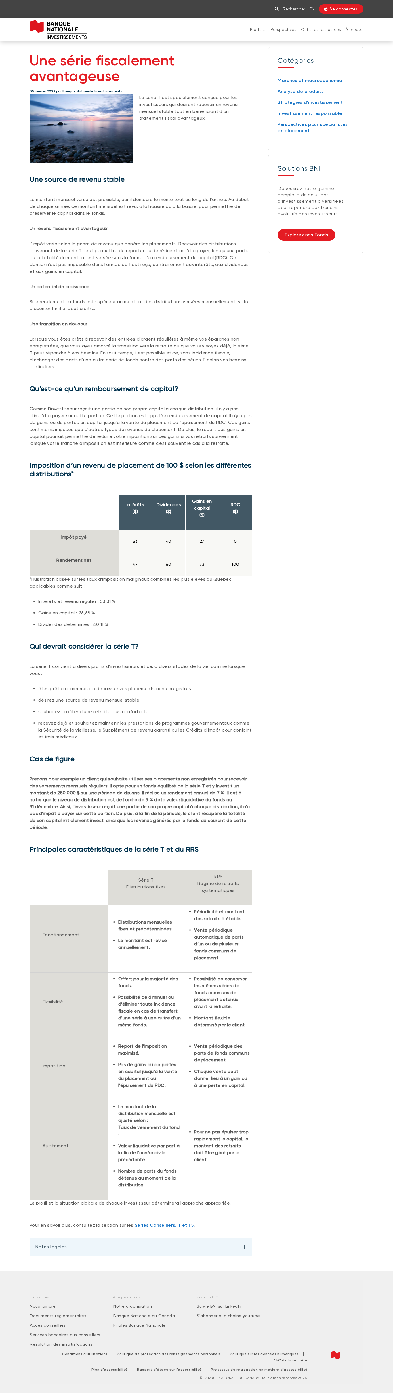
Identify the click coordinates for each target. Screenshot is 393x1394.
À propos (354, 29)
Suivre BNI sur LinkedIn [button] (219, 1306)
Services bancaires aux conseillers (65, 1334)
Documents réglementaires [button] (58, 1315)
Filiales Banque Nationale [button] (139, 1325)
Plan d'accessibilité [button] (109, 1370)
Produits (258, 29)
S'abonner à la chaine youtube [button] (228, 1315)
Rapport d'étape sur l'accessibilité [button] (169, 1370)
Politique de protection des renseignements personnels (169, 1354)
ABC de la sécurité (290, 1360)
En (312, 9)
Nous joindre (43, 1306)
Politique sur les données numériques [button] (264, 1354)
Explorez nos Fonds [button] (306, 235)
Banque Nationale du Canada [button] (144, 1315)
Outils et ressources (321, 29)
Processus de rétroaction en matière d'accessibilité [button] (259, 1370)
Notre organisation (132, 1306)
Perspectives (284, 29)
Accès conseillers (48, 1325)
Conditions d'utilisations (85, 1354)
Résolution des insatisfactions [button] (61, 1344)
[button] (278, 9)
